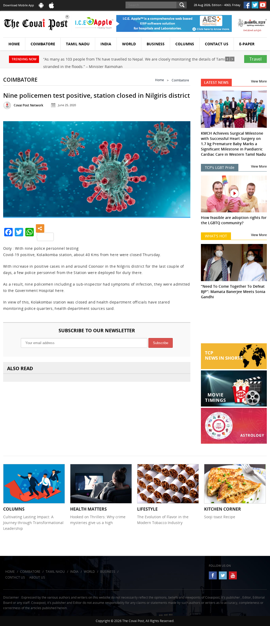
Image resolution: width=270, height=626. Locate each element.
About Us (37, 577)
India (105, 43)
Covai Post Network (28, 105)
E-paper (246, 43)
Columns (184, 43)
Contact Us (216, 43)
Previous (13, 169)
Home (14, 43)
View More (259, 81)
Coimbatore (43, 43)
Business (156, 43)
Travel (255, 59)
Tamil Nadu (78, 43)
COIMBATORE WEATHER (234, 323)
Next (181, 169)
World (129, 43)
